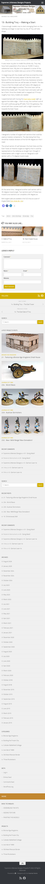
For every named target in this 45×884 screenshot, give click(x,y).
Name (6, 271)
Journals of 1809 (7, 382)
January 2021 (7, 633)
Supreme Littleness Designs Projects (16, 2)
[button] (3, 205)
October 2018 (7, 680)
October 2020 (7, 642)
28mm (8, 216)
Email (25, 271)
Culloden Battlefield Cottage (12, 745)
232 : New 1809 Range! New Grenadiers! (17, 440)
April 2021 (6, 618)
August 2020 (7, 652)
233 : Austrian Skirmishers (12, 413)
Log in (5, 772)
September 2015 (9, 699)
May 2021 (6, 614)
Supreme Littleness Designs (12, 453)
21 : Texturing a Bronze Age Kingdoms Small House (21, 357)
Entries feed (7, 777)
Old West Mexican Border (11, 755)
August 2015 (7, 704)
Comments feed (8, 782)
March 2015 (7, 713)
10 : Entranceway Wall (10, 516)
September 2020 (9, 647)
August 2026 (7, 561)
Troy (32, 216)
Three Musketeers (9, 759)
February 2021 (8, 628)
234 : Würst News (8, 385)
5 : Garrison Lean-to (30, 463)
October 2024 (7, 580)
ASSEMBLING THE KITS (11, 808)
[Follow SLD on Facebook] (42, 295)
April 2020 (6, 666)
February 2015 (8, 718)
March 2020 (7, 671)
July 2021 (6, 604)
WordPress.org (8, 787)
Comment (7, 257)
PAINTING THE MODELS (11, 817)
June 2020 (6, 661)
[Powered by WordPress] (15, 873)
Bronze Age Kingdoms (9, 16)
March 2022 (7, 599)
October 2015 (7, 694)
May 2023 (6, 595)
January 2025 (7, 566)
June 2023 (6, 590)
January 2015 (7, 723)
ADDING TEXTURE (9, 813)
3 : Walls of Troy (7, 239)
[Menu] (42, 2)
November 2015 (8, 690)
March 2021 (7, 623)
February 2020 (8, 675)
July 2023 (6, 585)
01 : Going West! (29, 453)
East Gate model (29, 99)
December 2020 (8, 637)
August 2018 (7, 685)
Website (6, 278)
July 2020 (6, 656)
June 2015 (6, 708)
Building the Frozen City (11, 740)
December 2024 (8, 571)
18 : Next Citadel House (30, 239)
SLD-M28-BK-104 (17, 201)
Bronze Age (26, 216)
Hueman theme (32, 873)
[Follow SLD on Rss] (39, 295)
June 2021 (6, 609)
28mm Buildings (16, 216)
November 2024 (8, 576)
